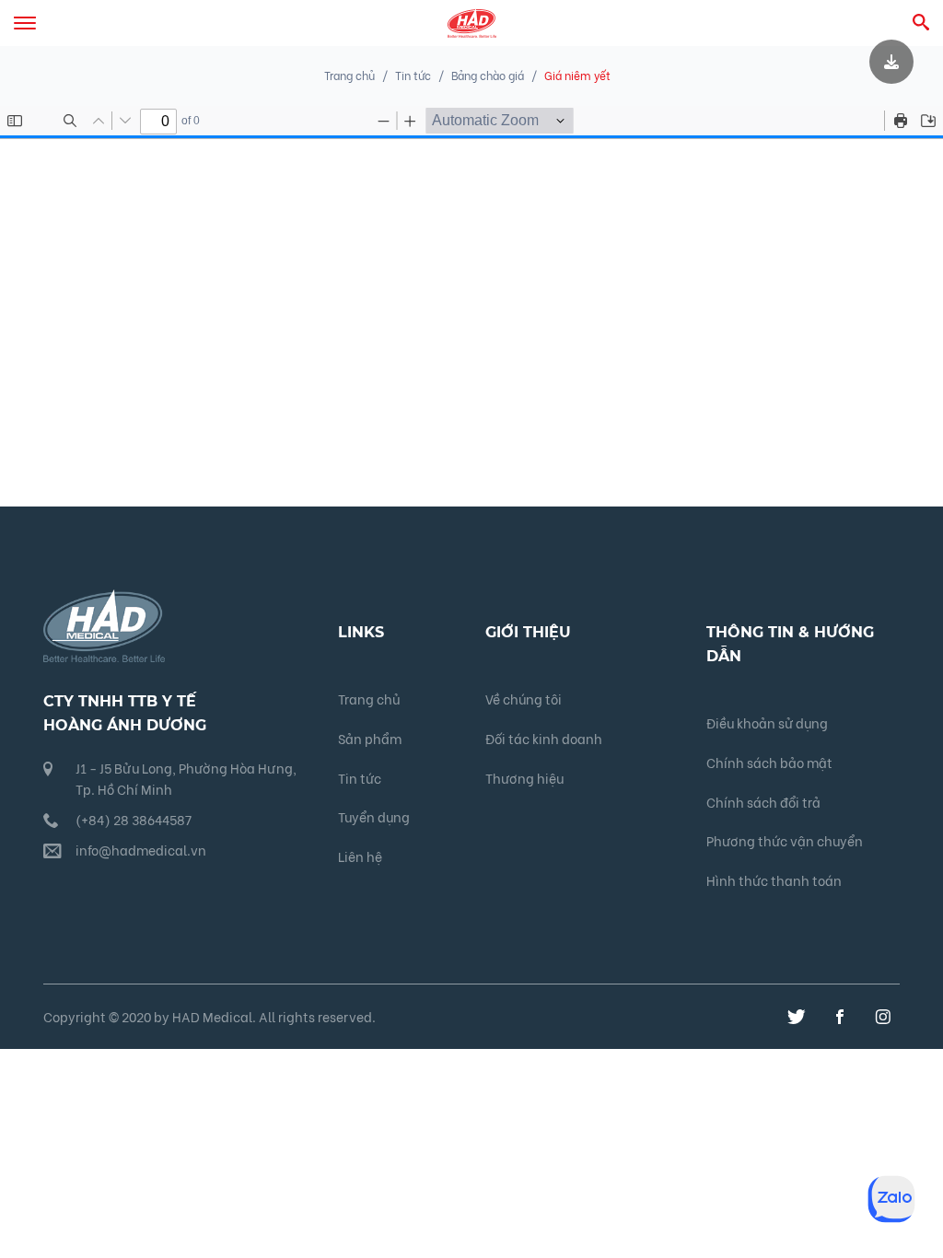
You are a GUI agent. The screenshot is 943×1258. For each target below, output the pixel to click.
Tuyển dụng (374, 816)
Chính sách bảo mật (769, 762)
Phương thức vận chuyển (784, 840)
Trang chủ (349, 75)
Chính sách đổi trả (763, 801)
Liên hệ (360, 856)
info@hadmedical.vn (141, 849)
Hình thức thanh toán (774, 880)
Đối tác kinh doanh (543, 738)
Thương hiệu (524, 777)
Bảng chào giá (487, 75)
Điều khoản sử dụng (767, 722)
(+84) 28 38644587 (134, 819)
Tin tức (359, 777)
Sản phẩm (370, 738)
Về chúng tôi (523, 698)
